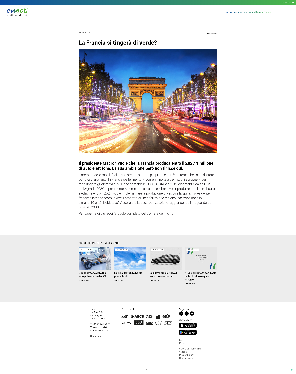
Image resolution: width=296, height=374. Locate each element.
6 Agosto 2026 (154, 280)
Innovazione (84, 33)
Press (182, 343)
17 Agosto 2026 (119, 280)
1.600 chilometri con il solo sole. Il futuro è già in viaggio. (200, 276)
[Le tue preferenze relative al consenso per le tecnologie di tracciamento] (292, 370)
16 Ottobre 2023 (212, 33)
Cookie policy (186, 358)
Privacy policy (186, 355)
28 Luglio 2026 (190, 283)
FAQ (181, 340)
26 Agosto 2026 (84, 280)
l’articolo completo (127, 213)
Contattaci (289, 2)
